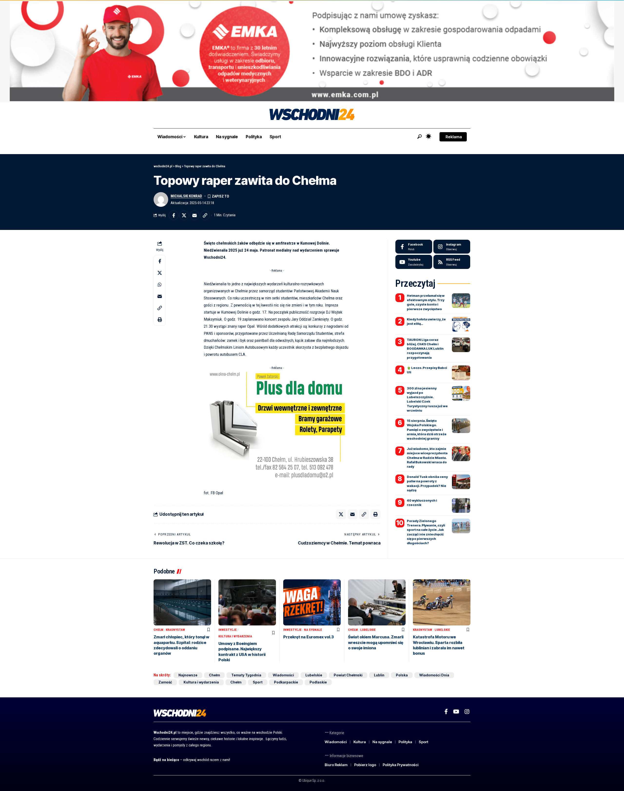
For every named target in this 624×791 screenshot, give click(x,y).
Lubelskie (368, 630)
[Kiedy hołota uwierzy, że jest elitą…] (461, 324)
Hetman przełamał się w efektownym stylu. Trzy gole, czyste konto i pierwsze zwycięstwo (426, 302)
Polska (402, 675)
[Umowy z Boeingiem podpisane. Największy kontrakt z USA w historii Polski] (247, 602)
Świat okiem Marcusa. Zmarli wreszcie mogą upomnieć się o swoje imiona (375, 642)
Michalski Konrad (186, 196)
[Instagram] (451, 247)
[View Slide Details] (312, 51)
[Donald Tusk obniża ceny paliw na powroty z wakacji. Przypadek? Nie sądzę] (461, 482)
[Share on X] (184, 215)
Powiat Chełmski (348, 675)
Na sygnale (313, 630)
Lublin (379, 675)
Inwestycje (227, 630)
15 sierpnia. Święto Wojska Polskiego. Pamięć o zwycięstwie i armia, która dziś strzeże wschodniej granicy (427, 429)
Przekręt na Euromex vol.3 (308, 636)
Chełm (158, 630)
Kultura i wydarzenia (235, 636)
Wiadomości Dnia (434, 675)
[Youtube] (413, 262)
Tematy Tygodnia (246, 675)
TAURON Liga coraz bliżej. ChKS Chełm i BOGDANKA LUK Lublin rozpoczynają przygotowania (425, 348)
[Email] (194, 215)
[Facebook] (413, 247)
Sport (258, 682)
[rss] (451, 262)
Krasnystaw (175, 630)
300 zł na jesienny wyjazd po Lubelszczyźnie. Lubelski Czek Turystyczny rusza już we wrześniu (427, 399)
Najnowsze (187, 675)
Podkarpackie (286, 682)
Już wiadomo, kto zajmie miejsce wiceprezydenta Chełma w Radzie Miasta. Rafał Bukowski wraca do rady (427, 457)
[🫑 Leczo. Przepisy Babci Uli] (461, 373)
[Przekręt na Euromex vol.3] (312, 602)
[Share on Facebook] (173, 215)
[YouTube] (456, 711)
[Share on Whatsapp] (160, 284)
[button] (419, 136)
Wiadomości (283, 675)
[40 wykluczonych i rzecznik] (461, 505)
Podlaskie (318, 682)
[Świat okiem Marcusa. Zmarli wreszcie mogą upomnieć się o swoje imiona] (377, 602)
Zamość (165, 682)
